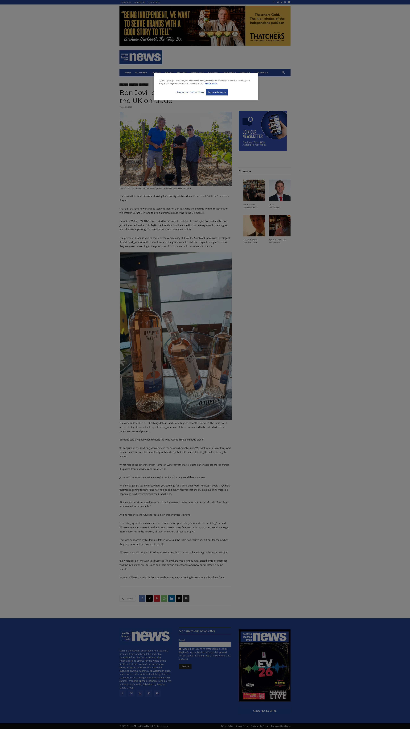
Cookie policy (211, 83)
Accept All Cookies (217, 92)
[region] (206, 86)
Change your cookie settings (190, 92)
